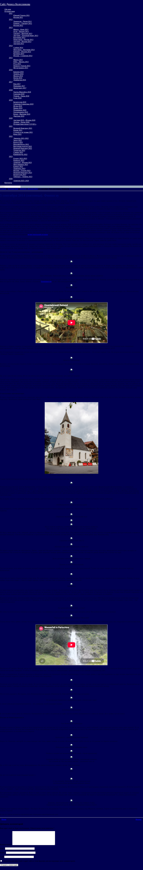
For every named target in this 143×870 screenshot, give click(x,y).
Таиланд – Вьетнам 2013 (22, 33)
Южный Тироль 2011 (21, 15)
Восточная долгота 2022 (22, 146)
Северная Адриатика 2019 (23, 104)
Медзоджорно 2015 (20, 68)
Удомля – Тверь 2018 (21, 96)
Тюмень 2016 (18, 74)
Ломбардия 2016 (19, 80)
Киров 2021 (17, 130)
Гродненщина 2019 (20, 112)
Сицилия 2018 (18, 94)
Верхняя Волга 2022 (21, 144)
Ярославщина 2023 (20, 164)
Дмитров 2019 (18, 116)
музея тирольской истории (38, 234)
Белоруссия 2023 (19, 175)
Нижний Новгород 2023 (22, 173)
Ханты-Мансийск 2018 (22, 92)
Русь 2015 (17, 64)
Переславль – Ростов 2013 (23, 40)
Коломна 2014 (18, 54)
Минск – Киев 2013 (20, 29)
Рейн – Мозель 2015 (21, 62)
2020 (11, 118)
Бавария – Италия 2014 (22, 52)
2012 (11, 19)
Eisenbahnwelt (46, 281)
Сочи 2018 (17, 98)
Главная (3, 189)
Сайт (2, 857)
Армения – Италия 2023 (22, 162)
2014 (11, 46)
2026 (11, 179)
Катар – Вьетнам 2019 (21, 114)
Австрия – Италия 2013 (22, 42)
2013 (11, 27)
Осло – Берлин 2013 (21, 31)
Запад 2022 (17, 140)
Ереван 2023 (18, 166)
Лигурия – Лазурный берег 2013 (25, 35)
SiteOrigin (10, 869)
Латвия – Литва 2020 (21, 122)
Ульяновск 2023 (19, 168)
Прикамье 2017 (19, 86)
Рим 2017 (17, 84)
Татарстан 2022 (19, 150)
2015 (11, 58)
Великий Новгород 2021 (22, 128)
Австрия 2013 (18, 44)
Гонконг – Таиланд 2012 (22, 23)
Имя (2, 848)
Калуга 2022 (18, 142)
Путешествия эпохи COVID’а (24, 124)
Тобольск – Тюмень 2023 (22, 177)
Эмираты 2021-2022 (21, 138)
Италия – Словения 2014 (22, 56)
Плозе (4, 819)
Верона (138, 819)
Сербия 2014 (18, 48)
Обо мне (7, 9)
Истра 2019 (17, 106)
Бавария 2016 (18, 72)
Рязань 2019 (17, 108)
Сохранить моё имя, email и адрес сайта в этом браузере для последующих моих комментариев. (39, 861)
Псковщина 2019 (19, 110)
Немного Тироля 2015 (21, 66)
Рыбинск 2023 (18, 160)
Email (2, 853)
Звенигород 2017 (19, 88)
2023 (11, 156)
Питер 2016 (17, 78)
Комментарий (6, 844)
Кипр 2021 (17, 134)
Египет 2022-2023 (20, 158)
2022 (11, 136)
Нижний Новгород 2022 (22, 148)
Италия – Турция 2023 (21, 171)
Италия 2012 (18, 25)
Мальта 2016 (18, 76)
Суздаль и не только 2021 (23, 132)
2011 (10, 13)
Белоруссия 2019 (19, 102)
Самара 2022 (18, 152)
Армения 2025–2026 (21, 181)
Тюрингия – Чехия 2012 (22, 21)
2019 (11, 100)
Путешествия (9, 11)
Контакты (8, 183)
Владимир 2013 (19, 38)
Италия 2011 (18, 17)
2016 (11, 70)
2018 (11, 90)
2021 (11, 126)
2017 (11, 82)
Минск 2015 (18, 60)
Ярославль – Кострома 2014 (24, 50)
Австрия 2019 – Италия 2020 (24, 120)
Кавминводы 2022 (20, 154)
